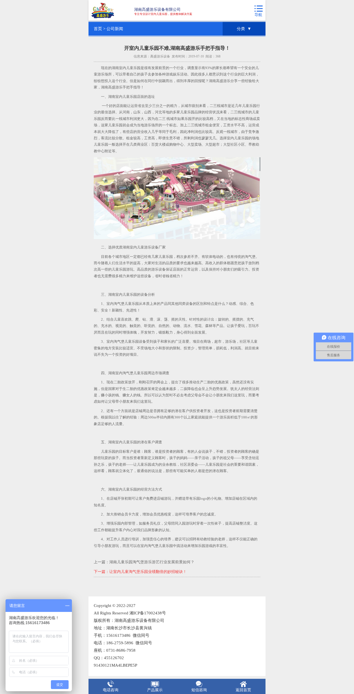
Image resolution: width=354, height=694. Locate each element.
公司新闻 (114, 29)
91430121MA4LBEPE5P (115, 665)
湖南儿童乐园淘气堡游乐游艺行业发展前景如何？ (151, 562)
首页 (98, 29)
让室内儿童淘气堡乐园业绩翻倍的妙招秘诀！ (148, 572)
